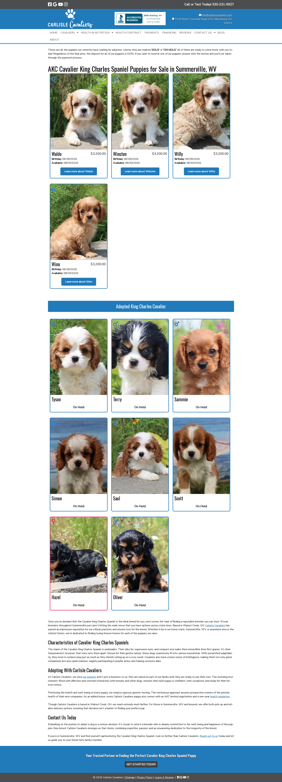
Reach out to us (209, 736)
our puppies (89, 677)
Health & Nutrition (95, 32)
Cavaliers (68, 32)
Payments (152, 32)
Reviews (185, 32)
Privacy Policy (145, 777)
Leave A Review (164, 777)
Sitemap (130, 777)
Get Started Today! (141, 764)
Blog (221, 32)
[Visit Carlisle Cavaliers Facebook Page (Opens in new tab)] (50, 4)
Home (53, 32)
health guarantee (220, 696)
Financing (169, 32)
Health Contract (128, 32)
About (54, 40)
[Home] (70, 27)
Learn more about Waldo (78, 171)
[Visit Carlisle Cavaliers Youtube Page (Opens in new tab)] (60, 4)
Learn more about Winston (140, 171)
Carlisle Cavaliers (215, 625)
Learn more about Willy (201, 171)
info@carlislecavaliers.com (217, 15)
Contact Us (203, 32)
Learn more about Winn (78, 281)
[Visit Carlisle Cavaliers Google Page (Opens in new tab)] (55, 4)
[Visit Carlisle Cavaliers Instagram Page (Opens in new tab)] (66, 4)
